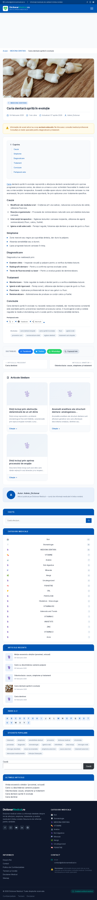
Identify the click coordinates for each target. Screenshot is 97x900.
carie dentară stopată (27, 331)
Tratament (18, 163)
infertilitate (58, 745)
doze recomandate (31, 749)
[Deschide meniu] (91, 8)
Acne (48, 637)
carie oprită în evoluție (47, 331)
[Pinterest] (28, 827)
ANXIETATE (48, 622)
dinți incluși (70, 745)
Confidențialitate (9, 896)
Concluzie (18, 168)
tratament (10, 740)
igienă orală (70, 331)
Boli (48, 539)
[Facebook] (87, 2)
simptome (21, 740)
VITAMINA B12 (48, 606)
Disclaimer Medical (10, 874)
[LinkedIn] (22, 827)
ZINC (48, 627)
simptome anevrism (49, 749)
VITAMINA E (48, 616)
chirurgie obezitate (13, 749)
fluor (60, 331)
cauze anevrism (65, 749)
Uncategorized (48, 580)
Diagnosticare (19, 158)
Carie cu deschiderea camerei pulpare (22, 787)
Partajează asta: (20, 172)
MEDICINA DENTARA (19, 103)
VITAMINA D (48, 632)
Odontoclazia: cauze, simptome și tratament (24, 791)
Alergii (48, 575)
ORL (48, 591)
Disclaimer (31, 896)
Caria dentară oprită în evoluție (19, 794)
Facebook (27, 351)
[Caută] (89, 520)
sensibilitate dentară (36, 740)
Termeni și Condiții (10, 871)
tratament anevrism (81, 749)
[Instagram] (90, 2)
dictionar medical (64, 740)
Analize (48, 560)
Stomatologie (48, 545)
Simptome (17, 154)
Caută (5, 762)
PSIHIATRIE (48, 586)
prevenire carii (17, 335)
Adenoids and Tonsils (48, 611)
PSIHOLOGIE (48, 596)
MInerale (48, 570)
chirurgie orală (83, 745)
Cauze (16, 149)
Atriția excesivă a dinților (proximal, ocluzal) (25, 784)
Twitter (41, 351)
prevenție (10, 745)
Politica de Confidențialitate (13, 867)
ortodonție (78, 740)
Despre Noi (7, 860)
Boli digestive (48, 565)
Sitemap (6, 878)
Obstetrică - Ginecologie (48, 601)
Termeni (21, 896)
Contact (6, 864)
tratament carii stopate (67, 335)
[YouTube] (93, 2)
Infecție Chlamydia (35, 753)
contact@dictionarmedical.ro (65, 863)
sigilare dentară (49, 335)
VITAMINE (48, 555)
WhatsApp (55, 351)
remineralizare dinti (33, 335)
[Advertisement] (48, 30)
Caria (9, 184)
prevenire (50, 740)
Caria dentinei (11, 797)
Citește (12, 429)
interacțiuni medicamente (16, 753)
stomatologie (33, 745)
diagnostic (21, 745)
